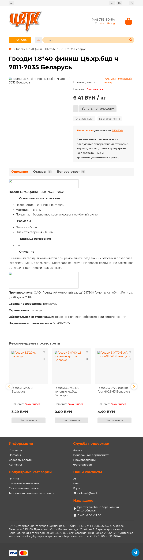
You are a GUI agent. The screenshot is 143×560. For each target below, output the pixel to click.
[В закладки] (44, 352)
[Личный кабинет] (131, 3)
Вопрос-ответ (70, 171)
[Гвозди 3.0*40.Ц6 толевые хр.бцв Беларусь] (72, 366)
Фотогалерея (82, 464)
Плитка (14, 478)
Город (77, 488)
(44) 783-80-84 (103, 19)
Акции (77, 450)
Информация (21, 443)
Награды (15, 455)
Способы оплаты (20, 460)
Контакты (15, 450)
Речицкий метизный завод (118, 80)
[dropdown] (11, 3)
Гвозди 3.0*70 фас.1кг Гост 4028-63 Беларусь (113, 389)
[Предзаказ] (75, 108)
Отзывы (41, 171)
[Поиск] (130, 40)
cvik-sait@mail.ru (88, 493)
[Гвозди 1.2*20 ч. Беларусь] (29, 366)
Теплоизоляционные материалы (32, 493)
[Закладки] (112, 3)
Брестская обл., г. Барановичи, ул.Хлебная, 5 (98, 508)
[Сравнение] (119, 3)
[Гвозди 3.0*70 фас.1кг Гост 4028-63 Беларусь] (114, 366)
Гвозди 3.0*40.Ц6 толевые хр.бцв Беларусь (67, 391)
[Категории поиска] (38, 40)
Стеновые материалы (24, 483)
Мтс (76, 483)
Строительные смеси (24, 488)
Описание (19, 171)
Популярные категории (30, 472)
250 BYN (117, 130)
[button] (9, 387)
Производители (84, 460)
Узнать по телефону (98, 108)
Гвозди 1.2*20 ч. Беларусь (22, 389)
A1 (74, 478)
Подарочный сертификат (90, 455)
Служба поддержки (91, 443)
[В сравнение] (44, 359)
